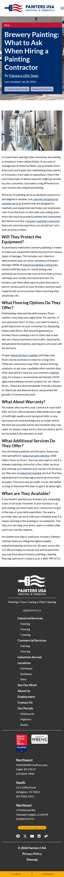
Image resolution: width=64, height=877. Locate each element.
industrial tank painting (35, 455)
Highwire (25, 719)
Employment (26, 696)
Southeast (26, 674)
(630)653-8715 (25, 818)
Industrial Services (30, 618)
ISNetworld (27, 713)
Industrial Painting (42, 88)
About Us (24, 690)
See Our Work (27, 685)
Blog (6, 25)
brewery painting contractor (43, 221)
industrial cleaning (30, 473)
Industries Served (30, 657)
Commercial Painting (17, 88)
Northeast (26, 668)
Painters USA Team (23, 75)
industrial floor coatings (24, 355)
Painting (25, 623)
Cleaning (25, 634)
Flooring (25, 629)
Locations (24, 662)
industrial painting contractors (40, 264)
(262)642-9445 (25, 773)
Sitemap (32, 859)
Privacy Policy (32, 853)
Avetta (24, 724)
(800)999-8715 (32, 610)
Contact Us (25, 702)
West (23, 679)
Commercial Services (32, 640)
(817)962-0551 (25, 796)
